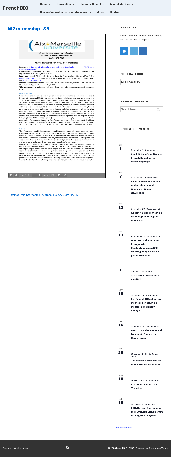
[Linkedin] (143, 51)
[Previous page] (10, 175)
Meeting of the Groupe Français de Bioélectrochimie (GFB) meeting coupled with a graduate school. (145, 248)
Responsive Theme (158, 448)
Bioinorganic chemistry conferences (64, 12)
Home (44, 4)
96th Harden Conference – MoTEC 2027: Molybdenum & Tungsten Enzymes (147, 412)
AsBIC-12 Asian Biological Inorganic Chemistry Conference (146, 334)
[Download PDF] (59, 175)
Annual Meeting (120, 4)
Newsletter (64, 4)
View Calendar (123, 427)
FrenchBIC (15, 8)
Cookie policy (21, 448)
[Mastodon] (124, 51)
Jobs (100, 12)
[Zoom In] (39, 175)
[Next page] (16, 175)
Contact (115, 12)
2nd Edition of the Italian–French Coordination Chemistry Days (146, 158)
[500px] (134, 51)
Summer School (90, 4)
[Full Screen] (64, 175)
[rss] (68, 449)
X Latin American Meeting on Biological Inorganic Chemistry (146, 216)
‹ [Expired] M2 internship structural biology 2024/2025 (43, 194)
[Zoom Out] (34, 175)
